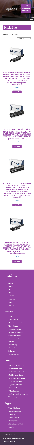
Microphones (13, 421)
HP (9, 292)
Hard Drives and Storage (17, 323)
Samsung (11, 299)
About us (12, 441)
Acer (10, 280)
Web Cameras (13, 354)
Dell (10, 289)
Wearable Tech (14, 408)
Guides (7, 360)
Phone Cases (13, 348)
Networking (12, 345)
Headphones (13, 326)
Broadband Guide (15, 369)
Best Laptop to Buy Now (26, 8)
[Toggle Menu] (31, 19)
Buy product (17, 92)
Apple (10, 283)
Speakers (11, 427)
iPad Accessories (14, 329)
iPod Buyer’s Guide (15, 375)
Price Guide (12, 388)
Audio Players (13, 417)
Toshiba (11, 305)
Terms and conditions (18, 438)
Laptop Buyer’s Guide (16, 378)
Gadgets (8, 403)
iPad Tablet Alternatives (17, 372)
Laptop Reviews (11, 275)
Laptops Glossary (15, 385)
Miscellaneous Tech (15, 424)
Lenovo (11, 296)
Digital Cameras (14, 411)
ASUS (10, 286)
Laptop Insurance (15, 381)
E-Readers (12, 414)
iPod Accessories (14, 336)
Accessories (9, 311)
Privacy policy (7, 438)
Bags (10, 316)
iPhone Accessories (15, 332)
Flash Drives (13, 320)
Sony (10, 302)
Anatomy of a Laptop (16, 365)
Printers (11, 351)
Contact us (6, 441)
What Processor (14, 391)
